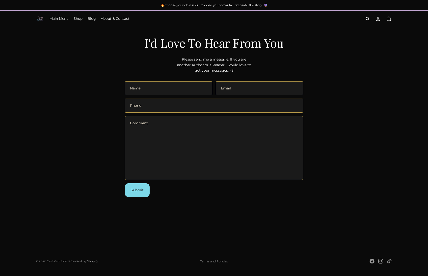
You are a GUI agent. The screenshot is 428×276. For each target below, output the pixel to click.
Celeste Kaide (57, 261)
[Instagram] (381, 261)
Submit (137, 190)
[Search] (367, 18)
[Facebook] (372, 261)
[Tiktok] (389, 261)
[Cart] (388, 18)
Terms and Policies (214, 261)
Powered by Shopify (83, 261)
